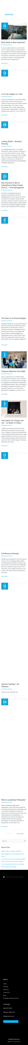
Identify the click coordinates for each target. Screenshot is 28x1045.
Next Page (21, 834)
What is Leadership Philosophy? (13, 800)
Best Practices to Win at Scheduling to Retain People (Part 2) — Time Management (12, 185)
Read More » (5, 63)
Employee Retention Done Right (13, 371)
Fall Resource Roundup (10, 553)
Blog (4, 995)
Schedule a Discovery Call (10, 998)
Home (5, 984)
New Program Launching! (8, 867)
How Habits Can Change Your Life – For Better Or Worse (12, 421)
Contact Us (6, 992)
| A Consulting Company (14, 1041)
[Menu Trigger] (25, 4)
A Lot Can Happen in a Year (11, 94)
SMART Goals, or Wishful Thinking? (11, 851)
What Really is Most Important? (13, 42)
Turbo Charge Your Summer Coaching (12, 864)
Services (5, 987)
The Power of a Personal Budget (13, 318)
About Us (6, 989)
